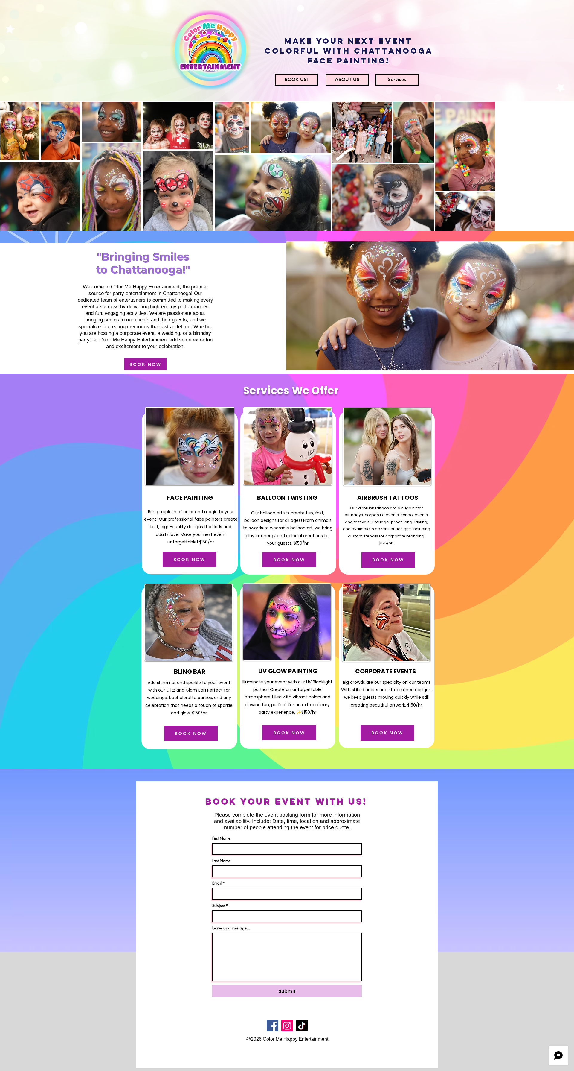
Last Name (221, 861)
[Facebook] (272, 1025)
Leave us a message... (231, 928)
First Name (221, 838)
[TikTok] (302, 1025)
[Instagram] (287, 1025)
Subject (218, 906)
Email (217, 883)
